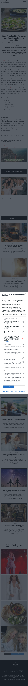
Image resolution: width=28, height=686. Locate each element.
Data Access (14, 391)
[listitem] (14, 319)
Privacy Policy (22, 391)
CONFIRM (8, 386)
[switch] (23, 322)
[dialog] (14, 343)
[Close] (25, 294)
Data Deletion (6, 391)
